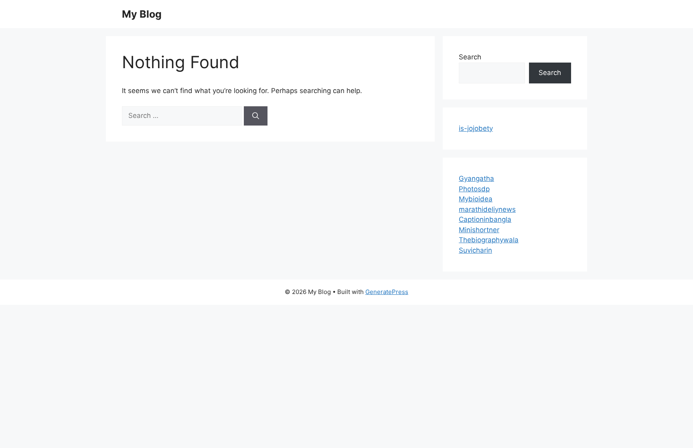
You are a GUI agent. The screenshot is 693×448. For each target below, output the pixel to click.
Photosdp (474, 189)
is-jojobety (476, 128)
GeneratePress (386, 292)
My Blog (142, 14)
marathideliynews (487, 209)
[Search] (255, 116)
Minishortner (479, 230)
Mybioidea (475, 199)
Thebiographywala (489, 240)
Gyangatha (476, 178)
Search (470, 57)
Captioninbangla (485, 219)
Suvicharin (475, 250)
